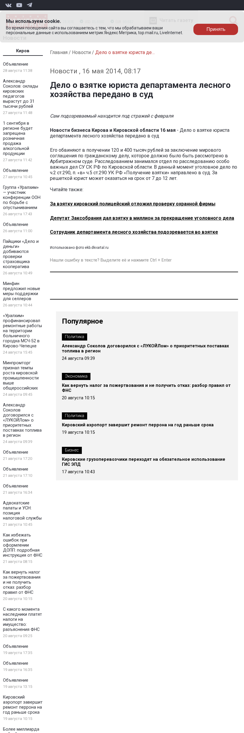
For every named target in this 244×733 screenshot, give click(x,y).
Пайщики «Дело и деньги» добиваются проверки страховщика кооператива (21, 254)
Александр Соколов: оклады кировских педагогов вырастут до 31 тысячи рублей (20, 94)
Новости (81, 52)
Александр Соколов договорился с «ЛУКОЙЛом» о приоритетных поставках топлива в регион (22, 420)
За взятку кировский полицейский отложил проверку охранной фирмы (132, 204)
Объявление (15, 64)
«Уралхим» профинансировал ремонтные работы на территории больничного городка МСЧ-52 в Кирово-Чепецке (22, 331)
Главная (59, 52)
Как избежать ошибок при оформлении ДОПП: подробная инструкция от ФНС (22, 545)
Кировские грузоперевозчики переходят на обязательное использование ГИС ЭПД (143, 462)
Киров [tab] (22, 50)
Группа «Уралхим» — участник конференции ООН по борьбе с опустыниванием (21, 197)
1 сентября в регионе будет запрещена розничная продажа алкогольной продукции (18, 138)
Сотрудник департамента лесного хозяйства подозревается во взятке (134, 232)
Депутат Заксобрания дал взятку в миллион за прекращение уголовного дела (142, 218)
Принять (216, 29)
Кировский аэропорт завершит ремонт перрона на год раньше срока (23, 705)
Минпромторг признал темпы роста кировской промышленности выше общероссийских (21, 375)
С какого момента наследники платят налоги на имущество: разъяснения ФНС (22, 619)
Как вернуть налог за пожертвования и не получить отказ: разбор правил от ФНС (21, 582)
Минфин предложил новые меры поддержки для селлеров (21, 291)
